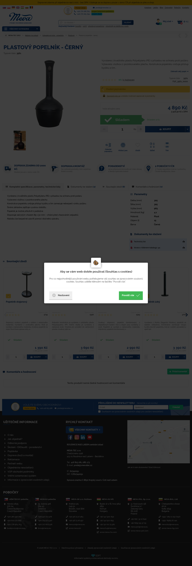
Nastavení (63, 295)
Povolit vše (128, 295)
